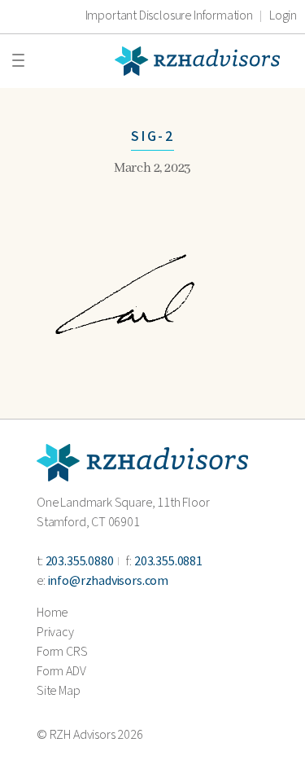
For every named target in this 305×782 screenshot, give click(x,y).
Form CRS (62, 652)
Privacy (55, 632)
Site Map (59, 691)
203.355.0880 (80, 561)
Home (52, 613)
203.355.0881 (168, 561)
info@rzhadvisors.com (108, 581)
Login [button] (283, 16)
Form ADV (61, 671)
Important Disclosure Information (169, 16)
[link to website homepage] (142, 462)
